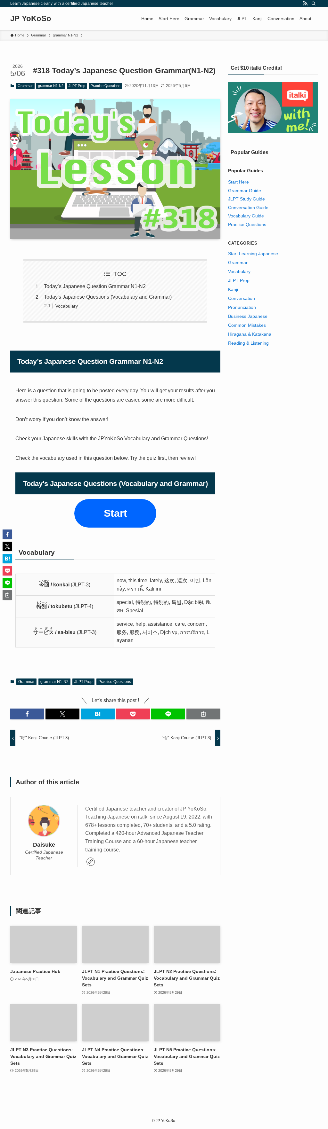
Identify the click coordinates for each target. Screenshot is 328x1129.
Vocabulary (66, 306)
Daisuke (44, 845)
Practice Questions (105, 86)
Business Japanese (247, 316)
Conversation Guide (248, 207)
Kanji (233, 289)
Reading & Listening (248, 343)
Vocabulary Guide (246, 215)
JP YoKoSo (30, 18)
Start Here (238, 181)
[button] (27, 714)
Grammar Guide (244, 190)
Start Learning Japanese (253, 253)
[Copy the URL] (203, 714)
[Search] (313, 3)
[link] (90, 862)
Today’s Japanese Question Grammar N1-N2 (95, 286)
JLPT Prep (77, 86)
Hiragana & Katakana (249, 334)
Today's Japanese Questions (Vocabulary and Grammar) (108, 297)
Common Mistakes (247, 325)
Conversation (241, 298)
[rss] (305, 3)
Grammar (25, 86)
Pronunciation (242, 307)
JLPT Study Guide (246, 198)
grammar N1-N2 (50, 86)
